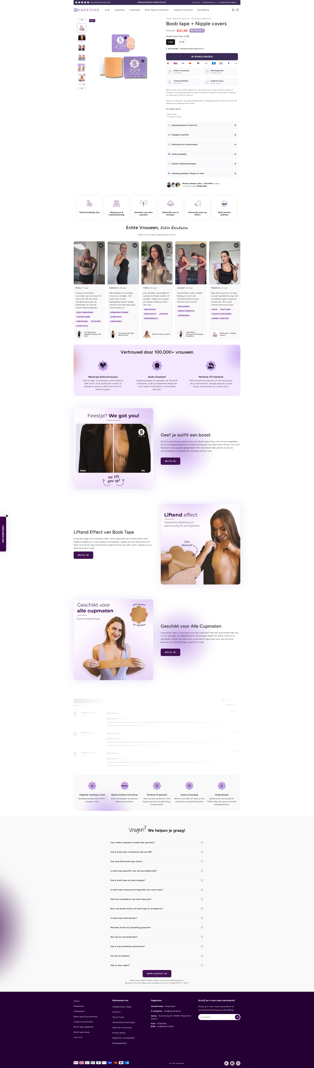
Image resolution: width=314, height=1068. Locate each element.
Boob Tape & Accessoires (178, 19)
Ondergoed (79, 1011)
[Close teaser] (7, 516)
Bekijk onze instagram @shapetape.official (157, 235)
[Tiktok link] (226, 1063)
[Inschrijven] (237, 1017)
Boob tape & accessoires (86, 1016)
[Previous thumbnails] (82, 19)
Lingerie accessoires (83, 1022)
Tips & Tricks (118, 1017)
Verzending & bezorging (123, 1022)
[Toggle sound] (100, 245)
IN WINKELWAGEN (202, 56)
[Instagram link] (238, 1063)
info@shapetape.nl (172, 1011)
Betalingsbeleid (119, 1043)
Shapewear (79, 1006)
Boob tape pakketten (84, 1027)
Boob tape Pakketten (201, 19)
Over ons (196, 2)
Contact (116, 1012)
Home (76, 1001)
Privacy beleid (118, 1033)
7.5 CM (181, 42)
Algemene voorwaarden (123, 1038)
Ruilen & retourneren (122, 1027)
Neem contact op (157, 973)
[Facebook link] (232, 1063)
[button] (107, 9)
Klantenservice (209, 2)
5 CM (170, 42)
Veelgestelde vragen (227, 2)
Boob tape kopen (82, 1032)
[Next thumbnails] (82, 88)
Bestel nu (170, 461)
